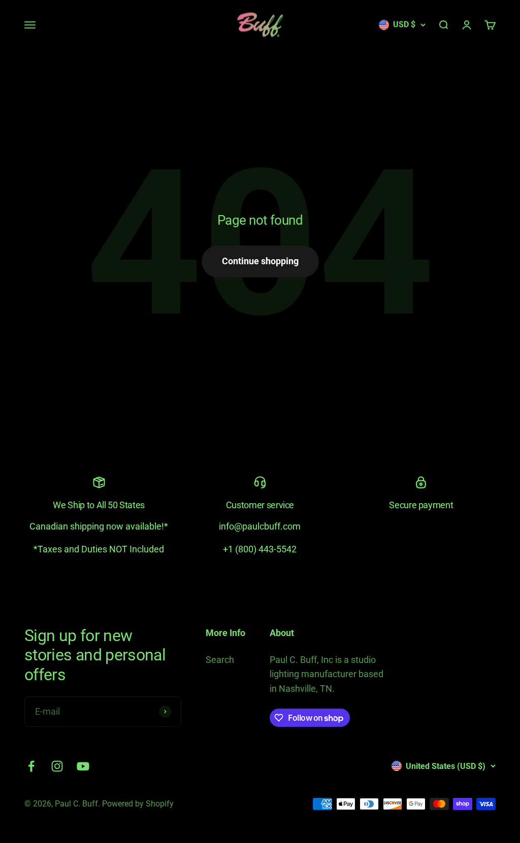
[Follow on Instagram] (57, 766)
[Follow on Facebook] (31, 766)
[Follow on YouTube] (83, 766)
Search (220, 659)
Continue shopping (260, 261)
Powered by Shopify (138, 804)
